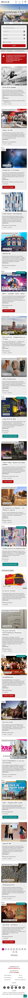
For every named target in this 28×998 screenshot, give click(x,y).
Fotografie (5, 67)
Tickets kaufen (8, 481)
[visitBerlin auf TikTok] (20, 987)
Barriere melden (5, 994)
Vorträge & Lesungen (7, 570)
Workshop (4, 528)
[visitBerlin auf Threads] (8, 987)
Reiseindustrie (7, 979)
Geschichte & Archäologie (9, 110)
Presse (20, 975)
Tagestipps (7, 23)
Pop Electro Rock (6, 273)
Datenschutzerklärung (13, 992)
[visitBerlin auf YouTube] (12, 987)
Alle (2, 23)
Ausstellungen (6, 317)
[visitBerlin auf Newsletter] (23, 987)
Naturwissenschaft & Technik (10, 233)
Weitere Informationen (10, 436)
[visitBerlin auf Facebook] (4, 987)
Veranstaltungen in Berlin (14, 12)
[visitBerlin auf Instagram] (16, 987)
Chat (25, 996)
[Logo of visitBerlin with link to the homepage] (5, 2)
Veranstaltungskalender (14, 14)
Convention (20, 977)
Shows (3, 150)
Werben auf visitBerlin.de (20, 979)
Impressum (5, 992)
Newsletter (16, 972)
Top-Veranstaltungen (16, 23)
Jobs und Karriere (7, 977)
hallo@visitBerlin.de (14, 968)
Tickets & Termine (9, 187)
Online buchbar (8, 42)
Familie (3, 782)
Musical (4, 904)
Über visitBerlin (7, 975)
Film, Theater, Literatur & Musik (10, 610)
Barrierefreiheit (21, 992)
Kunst (3, 398)
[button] (19, 2)
